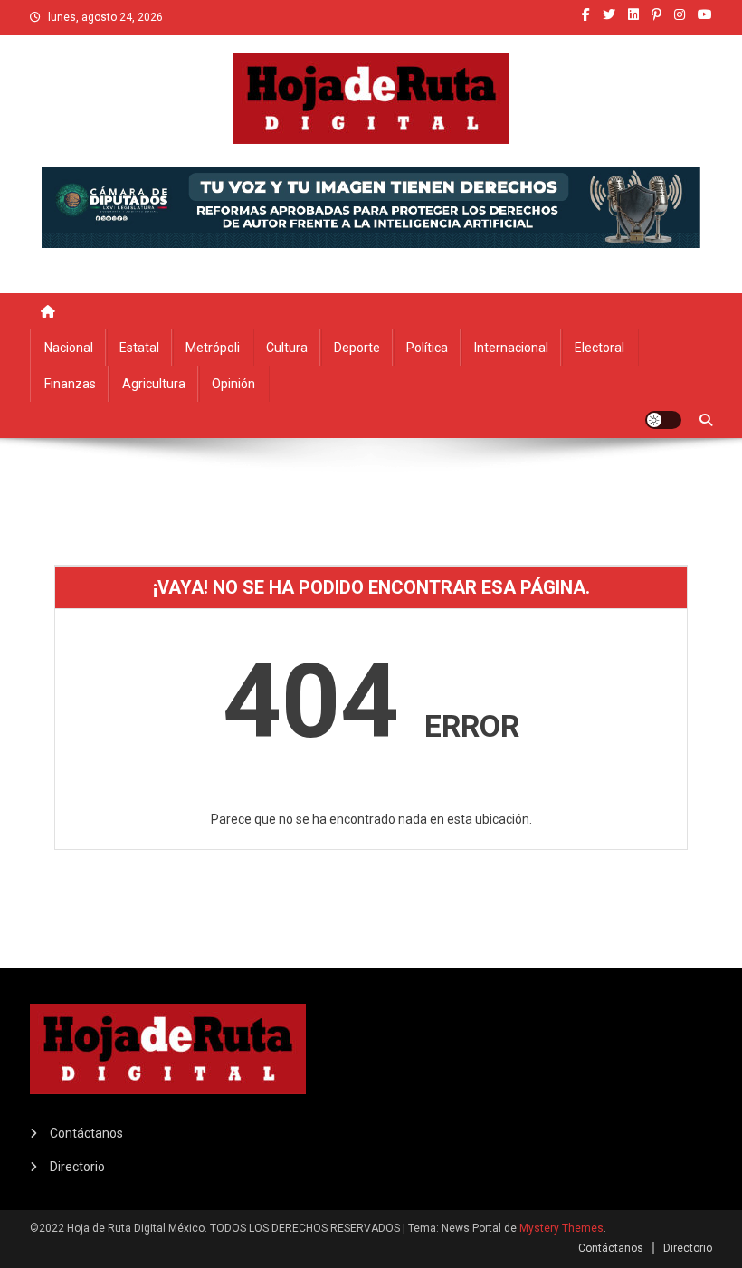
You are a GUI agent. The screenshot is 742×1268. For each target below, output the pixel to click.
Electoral (599, 347)
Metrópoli (213, 347)
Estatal (139, 347)
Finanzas (70, 384)
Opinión (233, 384)
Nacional (68, 347)
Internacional (511, 347)
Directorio (77, 1166)
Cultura (287, 347)
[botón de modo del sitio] (663, 420)
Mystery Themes (561, 1228)
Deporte (357, 347)
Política (427, 347)
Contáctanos (86, 1133)
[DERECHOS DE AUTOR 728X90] (371, 205)
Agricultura (154, 384)
